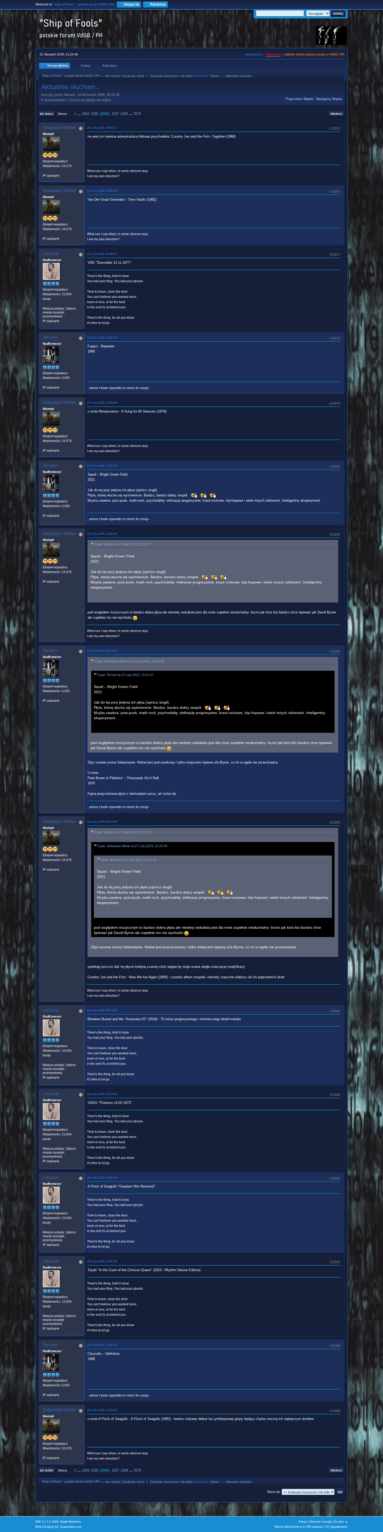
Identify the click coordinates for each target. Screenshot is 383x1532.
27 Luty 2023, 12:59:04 (102, 402)
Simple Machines (70, 1521)
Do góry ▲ (341, 1521)
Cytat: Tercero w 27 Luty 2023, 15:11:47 (122, 544)
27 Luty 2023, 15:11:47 (102, 465)
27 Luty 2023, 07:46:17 (102, 253)
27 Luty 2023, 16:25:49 (102, 533)
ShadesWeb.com (71, 1526)
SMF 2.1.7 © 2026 (46, 1521)
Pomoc (303, 1521)
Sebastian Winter (59, 127)
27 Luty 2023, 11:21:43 (102, 337)
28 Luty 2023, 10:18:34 (102, 1094)
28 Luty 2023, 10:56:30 (102, 1177)
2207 (115, 114)
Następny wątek (329, 99)
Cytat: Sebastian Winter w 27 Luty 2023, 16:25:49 (129, 661)
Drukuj (336, 113)
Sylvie (214, 76)
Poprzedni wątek (299, 99)
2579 (137, 114)
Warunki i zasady (321, 1521)
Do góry (47, 1470)
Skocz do (273, 1492)
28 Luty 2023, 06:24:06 (102, 821)
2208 (124, 114)
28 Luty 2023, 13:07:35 (102, 1261)
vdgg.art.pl (273, 54)
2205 (94, 114)
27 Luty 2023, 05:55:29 (102, 190)
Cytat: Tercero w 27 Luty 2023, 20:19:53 (123, 832)
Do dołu (46, 113)
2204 (85, 114)
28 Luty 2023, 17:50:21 (102, 1410)
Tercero (50, 337)
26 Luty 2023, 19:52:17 (102, 127)
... (79, 114)
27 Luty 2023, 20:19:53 (102, 650)
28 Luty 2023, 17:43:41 (102, 1344)
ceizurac (51, 253)
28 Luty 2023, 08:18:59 (102, 1010)
